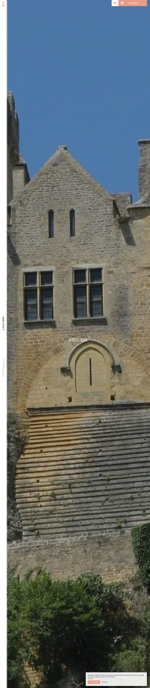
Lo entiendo (94, 682)
